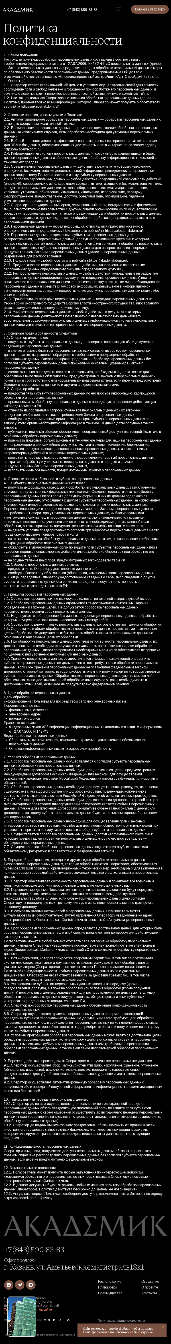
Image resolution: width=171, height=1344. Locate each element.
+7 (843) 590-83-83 (82, 10)
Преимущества (110, 1293)
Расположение (109, 1281)
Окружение (150, 1281)
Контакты (149, 1293)
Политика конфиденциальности (121, 1320)
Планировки (107, 1287)
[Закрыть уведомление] (163, 1327)
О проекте (149, 1287)
